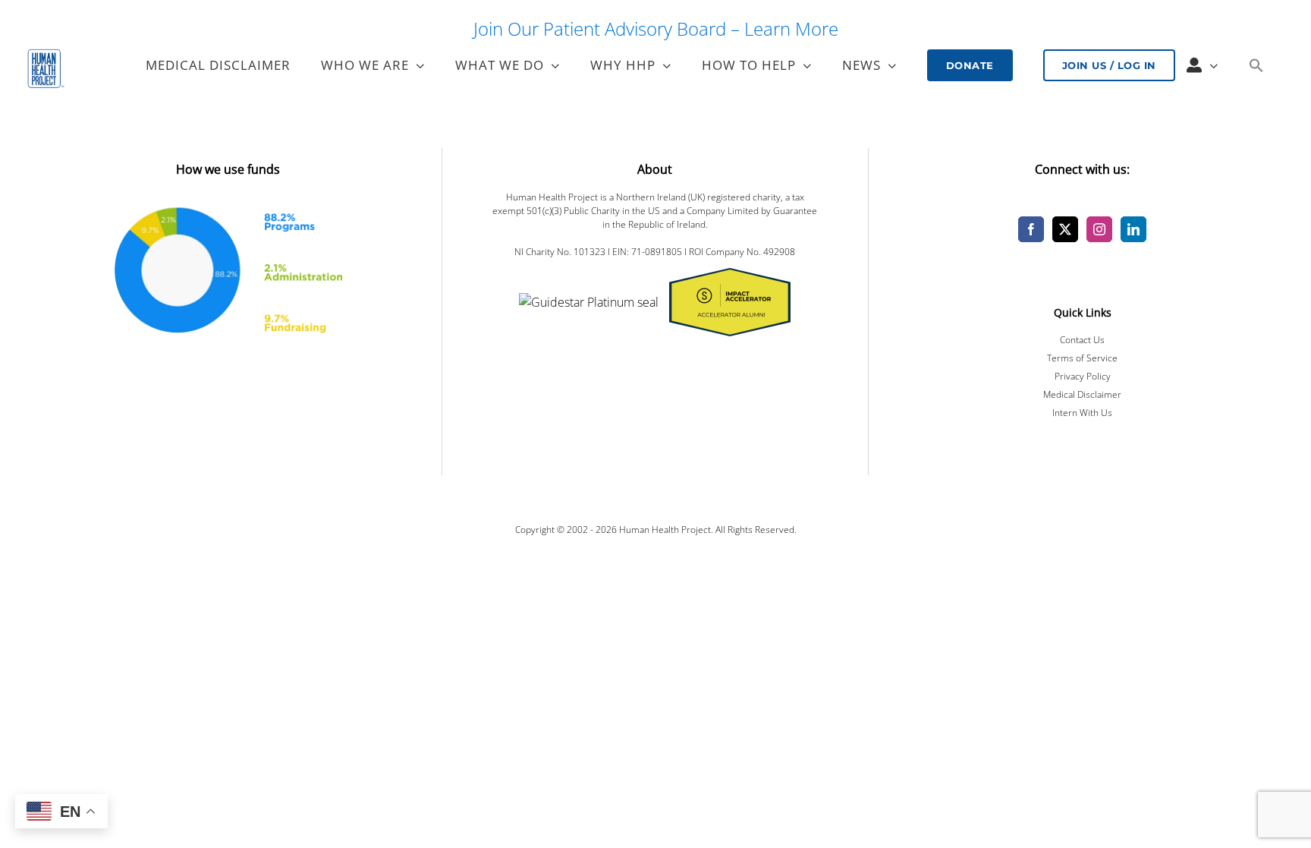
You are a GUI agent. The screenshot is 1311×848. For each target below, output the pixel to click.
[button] (1256, 65)
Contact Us (1082, 339)
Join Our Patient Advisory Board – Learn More (655, 28)
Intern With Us (1082, 412)
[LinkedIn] (1133, 229)
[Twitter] (1065, 229)
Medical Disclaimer (1082, 394)
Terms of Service (1082, 357)
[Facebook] (1031, 229)
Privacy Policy (1083, 376)
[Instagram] (1099, 229)
